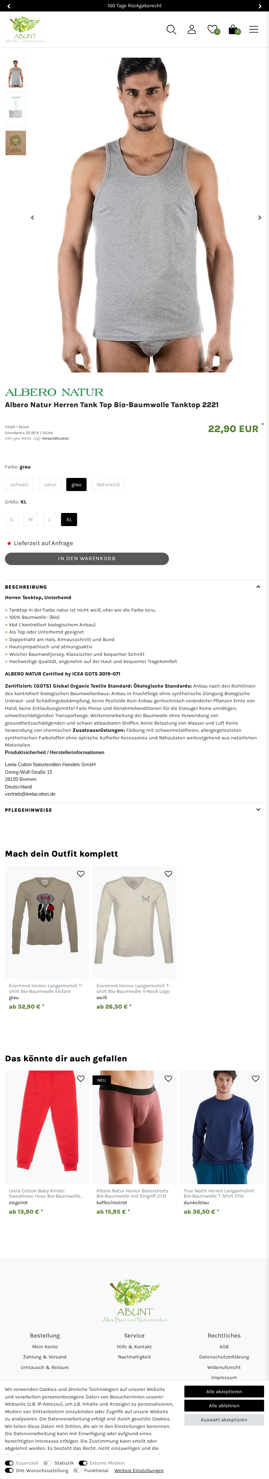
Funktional (96, 1470)
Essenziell (27, 1463)
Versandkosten (55, 438)
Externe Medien (107, 1463)
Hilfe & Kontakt (134, 1347)
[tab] (134, 691)
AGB (224, 1347)
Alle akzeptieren (224, 1391)
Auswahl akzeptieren (224, 1420)
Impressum (224, 1377)
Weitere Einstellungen (139, 1470)
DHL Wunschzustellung (42, 1470)
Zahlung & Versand (45, 1357)
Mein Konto (45, 1347)
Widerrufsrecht (224, 1367)
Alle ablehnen (224, 1406)
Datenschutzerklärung (224, 1357)
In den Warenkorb (86, 558)
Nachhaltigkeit (134, 1357)
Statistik (64, 1463)
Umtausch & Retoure (45, 1367)
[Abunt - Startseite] (25, 29)
